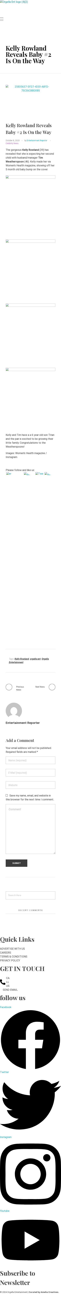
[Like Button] (7, 661)
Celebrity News (12, 143)
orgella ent (35, 659)
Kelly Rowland (22, 659)
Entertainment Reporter (37, 140)
